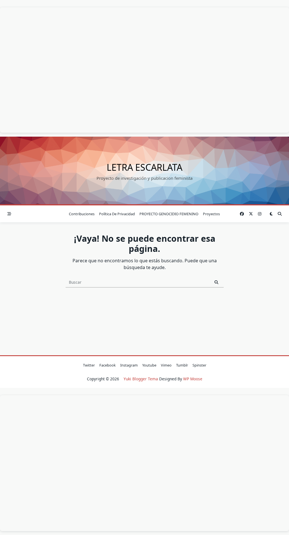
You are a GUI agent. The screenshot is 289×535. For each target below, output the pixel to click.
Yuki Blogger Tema (141, 378)
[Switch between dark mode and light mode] (271, 214)
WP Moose (192, 378)
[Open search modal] (279, 214)
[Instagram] (259, 214)
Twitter (89, 365)
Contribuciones (82, 213)
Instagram (129, 365)
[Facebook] (241, 214)
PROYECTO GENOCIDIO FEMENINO (168, 213)
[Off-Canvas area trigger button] (9, 214)
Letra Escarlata (144, 167)
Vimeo (166, 365)
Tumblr (182, 365)
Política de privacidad (117, 213)
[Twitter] (250, 214)
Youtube (149, 365)
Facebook (107, 365)
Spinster (199, 365)
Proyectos (211, 213)
